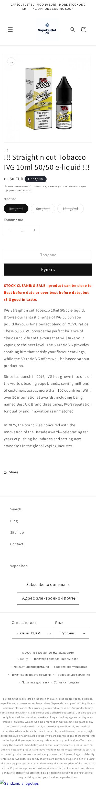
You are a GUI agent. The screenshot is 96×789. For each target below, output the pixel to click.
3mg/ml (18, 209)
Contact (16, 544)
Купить (48, 269)
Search (16, 509)
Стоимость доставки (43, 186)
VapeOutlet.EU (42, 652)
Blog (14, 521)
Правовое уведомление (73, 675)
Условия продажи (66, 682)
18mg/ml (73, 209)
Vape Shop (19, 565)
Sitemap (17, 532)
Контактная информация (31, 667)
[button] (10, 29)
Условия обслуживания (70, 667)
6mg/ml (45, 209)
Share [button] (13, 472)
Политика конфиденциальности (55, 659)
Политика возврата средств (31, 675)
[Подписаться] (73, 599)
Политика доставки (35, 682)
